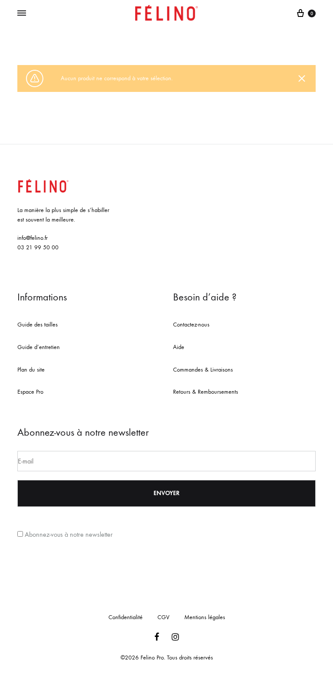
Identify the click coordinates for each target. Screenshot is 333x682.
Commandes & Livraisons (203, 369)
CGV (163, 617)
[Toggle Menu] (21, 13)
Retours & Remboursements (205, 391)
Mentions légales (204, 617)
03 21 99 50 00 (38, 247)
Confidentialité (125, 617)
